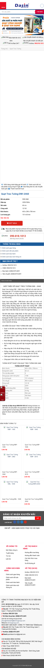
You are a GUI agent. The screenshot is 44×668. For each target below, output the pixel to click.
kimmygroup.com (13, 623)
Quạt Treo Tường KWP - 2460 (10, 473)
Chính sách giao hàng (9, 248)
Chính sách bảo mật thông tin (11, 257)
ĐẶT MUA (12, 223)
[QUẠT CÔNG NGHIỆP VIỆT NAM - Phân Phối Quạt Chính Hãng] (22, 5)
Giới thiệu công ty (11, 550)
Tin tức (8, 556)
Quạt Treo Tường (15, 49)
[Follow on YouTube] (25, 521)
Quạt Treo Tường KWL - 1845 (11, 499)
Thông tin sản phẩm (6, 280)
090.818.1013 (18, 236)
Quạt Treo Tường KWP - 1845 (32, 446)
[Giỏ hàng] (42, 6)
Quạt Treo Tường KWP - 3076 (32, 473)
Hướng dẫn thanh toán (32, 555)
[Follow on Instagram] (18, 521)
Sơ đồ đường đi (30, 563)
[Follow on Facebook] (14, 521)
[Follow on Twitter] (21, 521)
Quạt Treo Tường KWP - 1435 (10, 446)
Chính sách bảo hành (9, 254)
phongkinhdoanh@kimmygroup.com (13, 621)
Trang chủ (4, 49)
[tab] (22, 281)
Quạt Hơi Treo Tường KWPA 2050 (34, 500)
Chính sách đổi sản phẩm (10, 251)
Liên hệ (8, 559)
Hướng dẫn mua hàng (32, 552)
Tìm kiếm (39, 11)
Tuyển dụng (10, 553)
